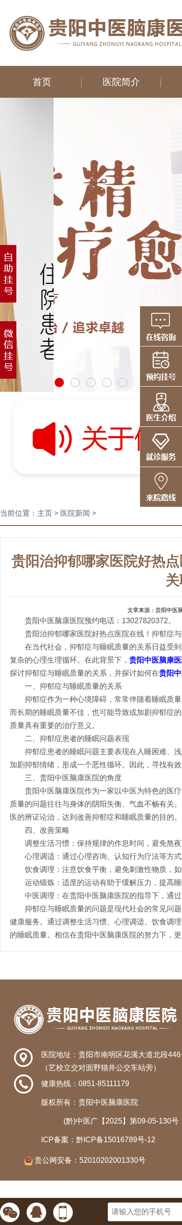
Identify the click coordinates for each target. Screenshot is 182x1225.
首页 (42, 82)
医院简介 (121, 82)
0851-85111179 (103, 1084)
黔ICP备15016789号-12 (115, 1140)
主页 (44, 513)
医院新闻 (75, 513)
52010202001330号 (112, 1160)
